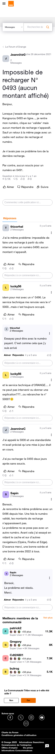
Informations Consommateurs (17, 750)
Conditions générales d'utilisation (19, 735)
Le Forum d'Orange (15, 46)
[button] (7, 355)
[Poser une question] (47, 746)
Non (11, 700)
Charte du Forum (10, 732)
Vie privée (28, 747)
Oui (28, 700)
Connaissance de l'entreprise (16, 745)
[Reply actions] (49, 333)
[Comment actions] (51, 232)
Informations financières (31, 742)
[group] (6, 178)
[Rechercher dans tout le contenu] (48, 27)
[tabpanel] (27, 418)
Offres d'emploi (10, 747)
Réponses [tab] (9, 218)
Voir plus (48, 617)
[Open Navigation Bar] (4, 4)
